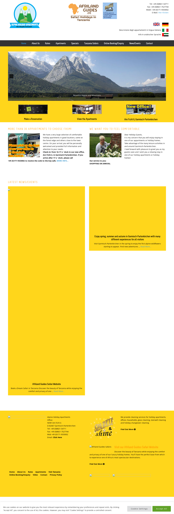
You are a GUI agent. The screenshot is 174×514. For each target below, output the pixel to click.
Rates (30, 472)
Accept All (161, 509)
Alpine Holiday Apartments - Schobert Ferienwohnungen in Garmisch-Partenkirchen (24, 15)
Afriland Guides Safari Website (46, 384)
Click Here (57, 437)
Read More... (59, 391)
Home (12, 472)
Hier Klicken (163, 12)
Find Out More (127, 429)
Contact (43, 475)
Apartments (40, 472)
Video (35, 475)
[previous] (11, 76)
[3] (88, 99)
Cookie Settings (139, 509)
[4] (91, 99)
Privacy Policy (56, 475)
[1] (83, 99)
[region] (87, 508)
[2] (86, 99)
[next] (163, 76)
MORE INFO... (62, 161)
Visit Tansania (54, 472)
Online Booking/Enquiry (19, 475)
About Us (21, 472)
